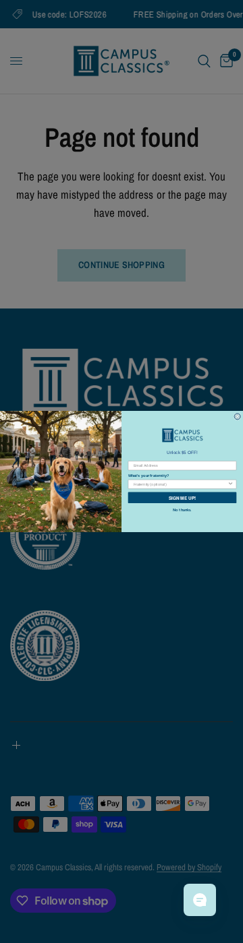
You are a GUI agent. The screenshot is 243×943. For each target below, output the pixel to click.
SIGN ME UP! (182, 497)
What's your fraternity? (148, 476)
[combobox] (180, 484)
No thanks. (182, 510)
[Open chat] (200, 900)
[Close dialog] (237, 417)
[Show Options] (230, 484)
